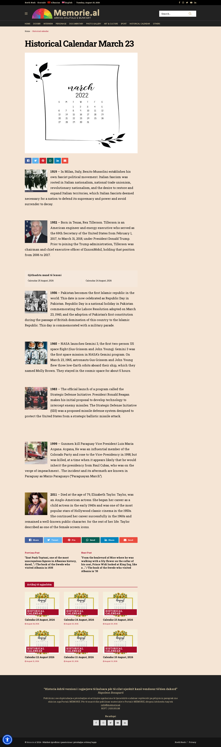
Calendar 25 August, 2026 (41, 280)
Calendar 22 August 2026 (39, 657)
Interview (48, 23)
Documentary (76, 23)
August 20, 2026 (110, 624)
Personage (61, 23)
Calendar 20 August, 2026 (118, 657)
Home (27, 23)
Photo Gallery (93, 23)
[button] (7, 739)
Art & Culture (111, 23)
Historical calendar (140, 23)
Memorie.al (31, 742)
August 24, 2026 (32, 624)
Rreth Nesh (30, 2)
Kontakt (41, 2)
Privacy (192, 742)
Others (156, 23)
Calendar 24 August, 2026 (99, 280)
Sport (124, 23)
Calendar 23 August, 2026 (118, 619)
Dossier (37, 23)
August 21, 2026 (32, 661)
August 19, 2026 (110, 661)
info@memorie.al (110, 705)
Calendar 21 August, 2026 (79, 657)
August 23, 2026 (71, 624)
